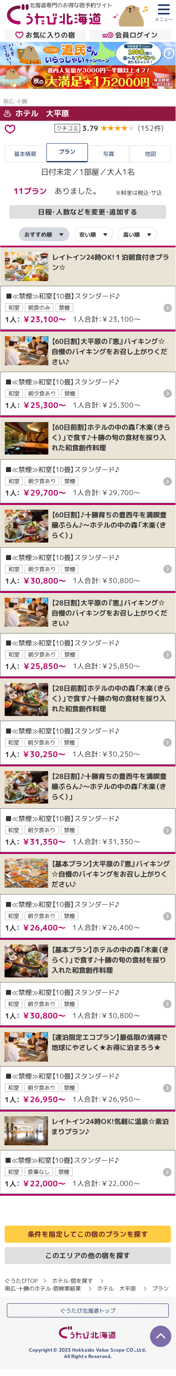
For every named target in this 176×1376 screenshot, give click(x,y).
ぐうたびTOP (21, 1281)
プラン (67, 151)
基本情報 (25, 154)
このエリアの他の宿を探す (87, 1255)
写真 (108, 154)
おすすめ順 (38, 234)
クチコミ (67, 128)
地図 (150, 154)
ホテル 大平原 (41, 113)
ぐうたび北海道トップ (87, 1310)
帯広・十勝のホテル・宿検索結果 (43, 1288)
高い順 (131, 234)
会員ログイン (136, 35)
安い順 (87, 234)
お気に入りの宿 (50, 35)
